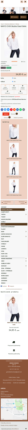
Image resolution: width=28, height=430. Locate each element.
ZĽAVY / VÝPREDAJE (6, 270)
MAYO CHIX (4, 256)
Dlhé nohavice (5, 236)
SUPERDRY (4, 278)
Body (2, 231)
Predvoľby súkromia (6, 423)
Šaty (2, 239)
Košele (3, 221)
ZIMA (2, 251)
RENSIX (3, 283)
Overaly (3, 244)
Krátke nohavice (6, 234)
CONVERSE (4, 280)
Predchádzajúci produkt (7, 202)
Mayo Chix (4, 253)
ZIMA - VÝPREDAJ (6, 268)
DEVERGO (3, 273)
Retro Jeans (5, 275)
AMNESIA (3, 248)
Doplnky (4, 266)
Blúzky (3, 224)
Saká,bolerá (5, 241)
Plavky (3, 229)
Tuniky (3, 217)
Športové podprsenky (8, 226)
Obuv (2, 261)
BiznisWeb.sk (15, 429)
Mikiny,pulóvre (6, 219)
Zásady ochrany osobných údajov (9, 425)
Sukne (3, 246)
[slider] (14, 61)
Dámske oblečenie (6, 209)
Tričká (3, 214)
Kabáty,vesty (5, 212)
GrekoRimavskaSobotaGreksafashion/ (14, 289)
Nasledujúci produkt (22, 202)
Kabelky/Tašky (5, 263)
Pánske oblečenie (6, 258)
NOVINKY (3, 207)
